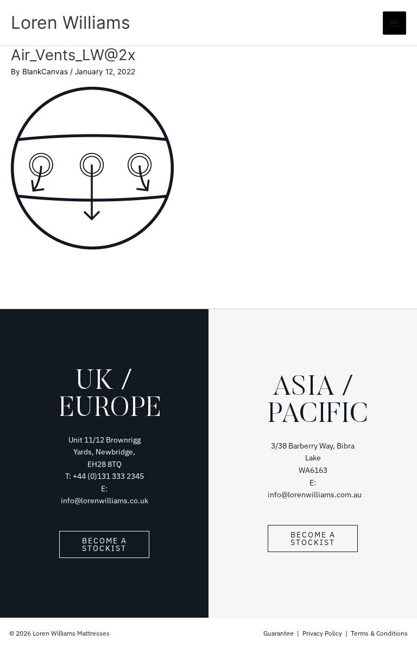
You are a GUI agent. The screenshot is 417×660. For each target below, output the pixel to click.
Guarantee (279, 633)
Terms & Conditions (379, 633)
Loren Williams (70, 22)
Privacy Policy (322, 633)
